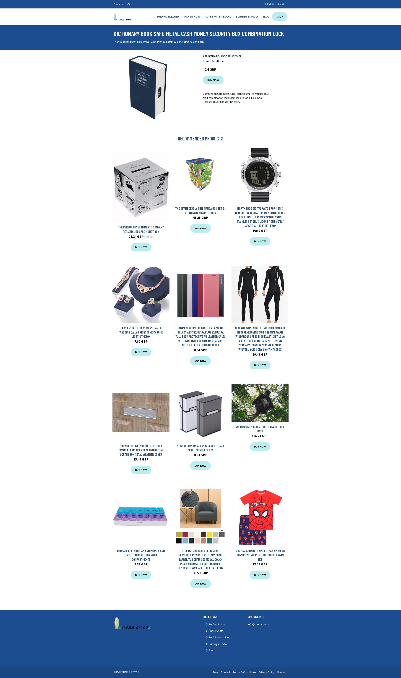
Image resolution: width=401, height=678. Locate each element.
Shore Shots (192, 16)
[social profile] (128, 4)
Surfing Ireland (168, 16)
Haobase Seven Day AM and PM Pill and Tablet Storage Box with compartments (141, 555)
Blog (266, 16)
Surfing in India (247, 16)
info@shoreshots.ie (275, 4)
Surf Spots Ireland (218, 16)
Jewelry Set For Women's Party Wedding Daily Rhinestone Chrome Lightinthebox (141, 332)
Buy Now (213, 80)
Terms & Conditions (244, 672)
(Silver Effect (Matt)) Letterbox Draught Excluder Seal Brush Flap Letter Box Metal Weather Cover (141, 450)
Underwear (234, 56)
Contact (225, 672)
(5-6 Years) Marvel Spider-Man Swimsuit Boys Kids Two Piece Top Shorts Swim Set (260, 555)
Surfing (222, 56)
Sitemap (281, 672)
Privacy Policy (266, 672)
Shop (279, 16)
